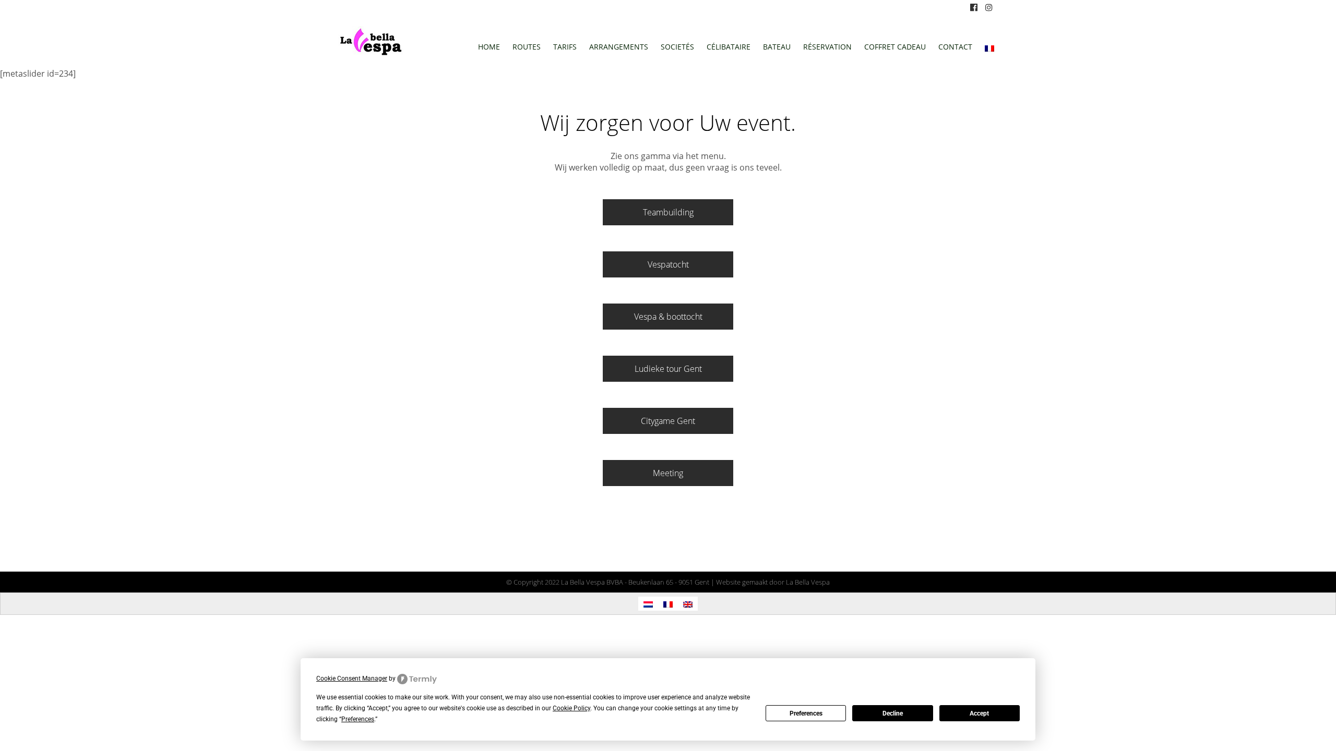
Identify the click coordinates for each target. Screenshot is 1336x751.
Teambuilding (668, 212)
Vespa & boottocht (668, 316)
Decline (892, 713)
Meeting (668, 473)
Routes (526, 47)
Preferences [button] (357, 719)
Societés (677, 47)
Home (489, 47)
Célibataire (728, 47)
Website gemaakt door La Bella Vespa (773, 582)
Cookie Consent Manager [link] (351, 678)
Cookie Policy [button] (571, 708)
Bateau (777, 47)
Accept (979, 713)
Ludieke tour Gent (668, 368)
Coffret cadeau (895, 47)
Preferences (806, 713)
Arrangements (618, 47)
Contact (955, 47)
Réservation (827, 47)
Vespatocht (668, 264)
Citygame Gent (668, 421)
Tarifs (565, 47)
